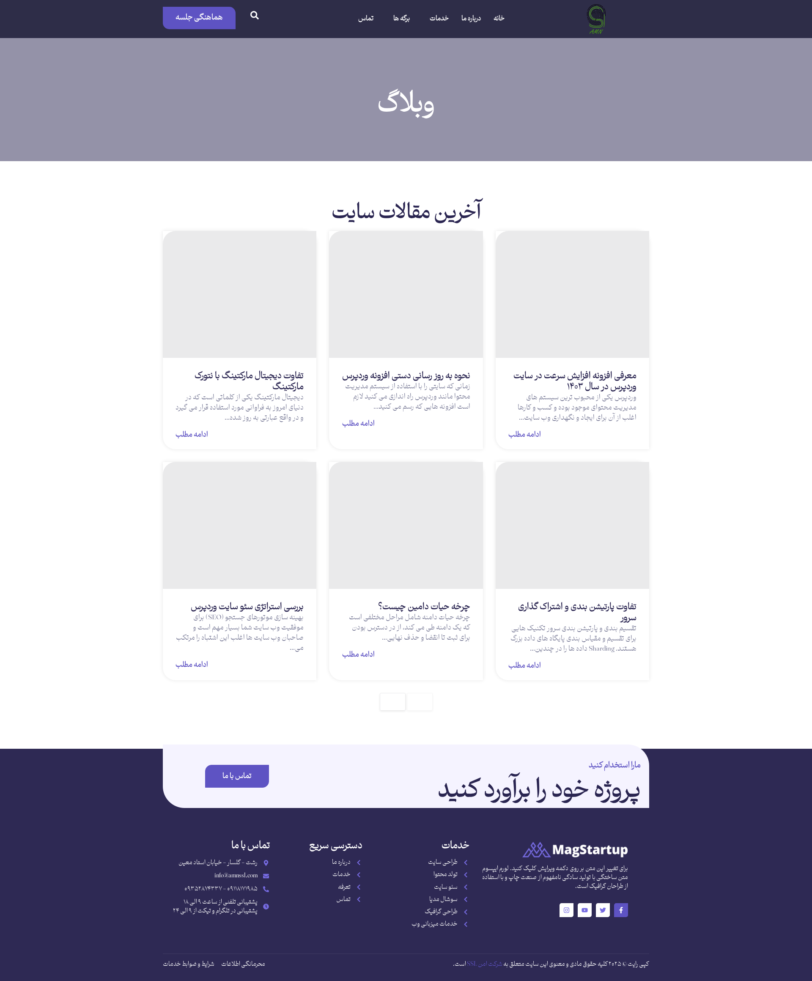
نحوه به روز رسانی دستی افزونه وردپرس (406, 376)
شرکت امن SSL (484, 964)
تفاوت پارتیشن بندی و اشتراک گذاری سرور (577, 612)
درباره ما (471, 19)
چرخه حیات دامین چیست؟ (424, 607)
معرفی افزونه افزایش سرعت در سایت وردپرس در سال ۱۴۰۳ (574, 381)
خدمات (439, 19)
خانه (499, 19)
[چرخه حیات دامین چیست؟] (406, 525)
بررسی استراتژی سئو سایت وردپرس (247, 607)
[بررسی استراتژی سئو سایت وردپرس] (239, 525)
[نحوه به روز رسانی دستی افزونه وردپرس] (406, 294)
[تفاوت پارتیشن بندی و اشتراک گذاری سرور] (572, 525)
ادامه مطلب (524, 434)
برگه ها (401, 19)
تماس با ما (237, 776)
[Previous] (420, 702)
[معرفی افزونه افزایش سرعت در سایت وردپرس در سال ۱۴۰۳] (572, 294)
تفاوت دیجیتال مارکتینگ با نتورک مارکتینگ (249, 381)
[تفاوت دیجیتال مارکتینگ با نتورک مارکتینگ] (239, 294)
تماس (365, 19)
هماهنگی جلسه (199, 17)
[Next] (393, 702)
